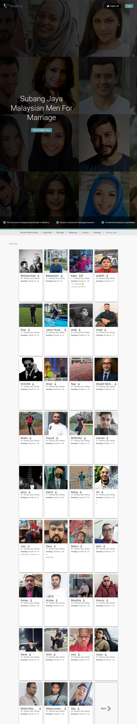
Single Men (47, 232)
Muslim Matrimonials (29, 232)
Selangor (97, 232)
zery (73, 654)
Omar (49, 384)
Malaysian (73, 232)
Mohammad (28, 275)
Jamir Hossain (54, 329)
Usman (100, 438)
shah (74, 329)
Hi (46, 554)
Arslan (50, 600)
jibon (24, 492)
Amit (49, 654)
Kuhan (24, 600)
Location (85, 232)
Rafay (74, 492)
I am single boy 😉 (77, 284)
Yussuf (50, 438)
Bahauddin (52, 275)
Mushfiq (76, 600)
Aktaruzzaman (54, 708)
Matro (74, 546)
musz (99, 654)
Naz (73, 384)
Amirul (100, 600)
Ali (98, 492)
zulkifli (100, 275)
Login (129, 6)
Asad (99, 329)
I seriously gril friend (78, 287)
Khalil (24, 438)
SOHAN (25, 384)
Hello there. (50, 557)
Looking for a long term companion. (31, 554)
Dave (49, 546)
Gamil (49, 492)
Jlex (23, 546)
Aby (73, 708)
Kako (74, 275)
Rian (23, 329)
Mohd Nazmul (29, 708)
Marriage (60, 232)
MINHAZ (76, 438)
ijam (98, 546)
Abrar (24, 654)
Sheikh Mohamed (104, 384)
